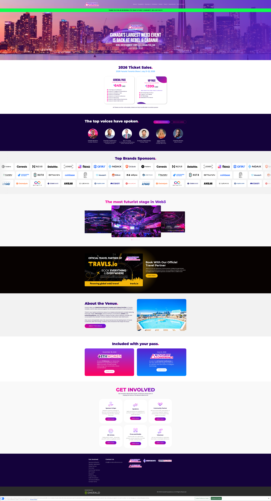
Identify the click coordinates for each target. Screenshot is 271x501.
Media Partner (93, 466)
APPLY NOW (135, 418)
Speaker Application (94, 464)
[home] (92, 4)
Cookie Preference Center (202, 498)
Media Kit (91, 474)
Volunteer (91, 468)
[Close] (268, 498)
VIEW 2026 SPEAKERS (162, 122)
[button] (133, 239)
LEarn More (109, 371)
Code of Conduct (93, 477)
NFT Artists (92, 472)
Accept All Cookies (216, 498)
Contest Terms (93, 481)
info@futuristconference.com (114, 462)
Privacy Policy (92, 476)
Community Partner (94, 470)
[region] (135, 498)
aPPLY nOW (110, 419)
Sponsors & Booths (94, 462)
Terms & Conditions (94, 479)
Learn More (152, 275)
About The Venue (95, 326)
